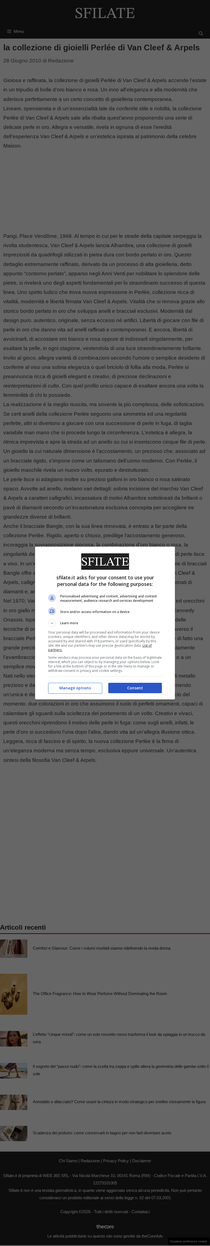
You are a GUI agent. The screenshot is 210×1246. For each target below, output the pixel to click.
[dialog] (105, 623)
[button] (105, 623)
